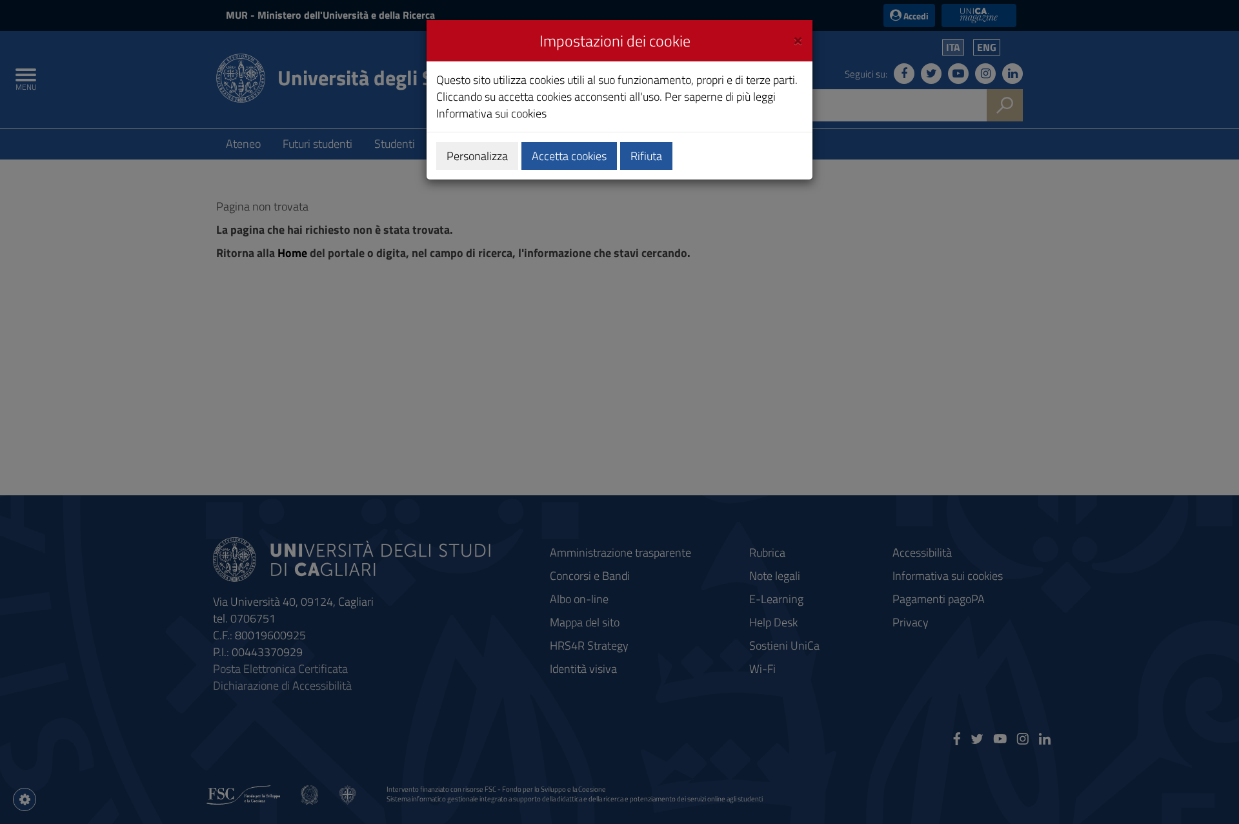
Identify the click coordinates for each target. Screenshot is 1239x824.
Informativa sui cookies (491, 113)
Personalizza (477, 156)
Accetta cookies (569, 156)
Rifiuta (646, 156)
